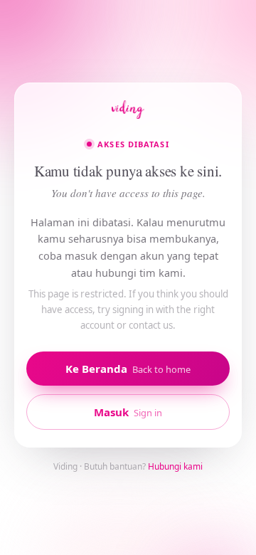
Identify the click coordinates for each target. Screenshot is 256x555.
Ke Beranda (128, 368)
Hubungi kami (175, 466)
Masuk (128, 412)
